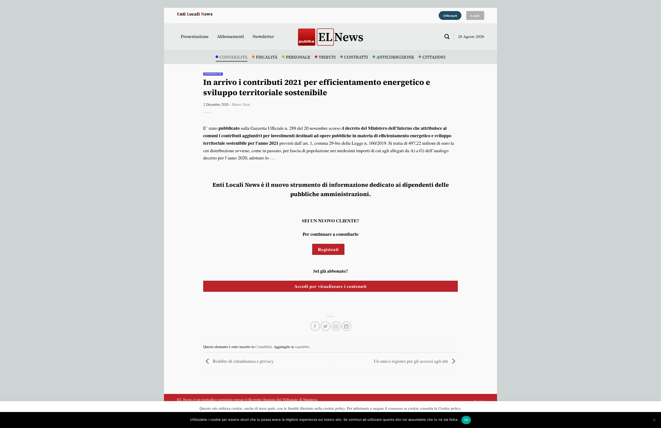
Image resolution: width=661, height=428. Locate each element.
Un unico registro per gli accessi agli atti (411, 361)
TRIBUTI (327, 57)
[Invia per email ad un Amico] (336, 326)
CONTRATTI (356, 57)
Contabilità (213, 73)
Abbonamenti (230, 36)
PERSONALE (298, 57)
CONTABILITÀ (233, 57)
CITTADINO (433, 57)
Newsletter (263, 36)
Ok (466, 420)
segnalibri (302, 346)
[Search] (444, 36)
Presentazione (195, 36)
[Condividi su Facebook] (315, 326)
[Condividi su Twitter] (325, 326)
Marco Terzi (241, 104)
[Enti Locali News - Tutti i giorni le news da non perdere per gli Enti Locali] (330, 36)
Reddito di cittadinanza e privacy (243, 361)
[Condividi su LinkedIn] (346, 326)
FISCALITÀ (266, 57)
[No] (654, 421)
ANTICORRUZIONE (395, 57)
